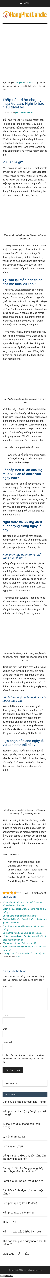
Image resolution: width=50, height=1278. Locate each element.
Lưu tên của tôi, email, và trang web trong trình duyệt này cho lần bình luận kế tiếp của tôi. (24, 1058)
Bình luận (8, 986)
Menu (27, 3)
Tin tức (17, 957)
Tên (5, 1016)
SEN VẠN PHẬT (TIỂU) (16, 1253)
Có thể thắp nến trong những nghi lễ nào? (22, 933)
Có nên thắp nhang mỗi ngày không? (20, 916)
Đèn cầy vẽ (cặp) (13, 1146)
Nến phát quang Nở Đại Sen (19, 1212)
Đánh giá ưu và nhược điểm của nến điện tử (24, 953)
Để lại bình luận (28, 113)
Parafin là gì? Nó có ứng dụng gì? (23, 1180)
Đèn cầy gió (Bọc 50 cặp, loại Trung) (24, 1101)
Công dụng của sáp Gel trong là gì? (19, 943)
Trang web (8, 1042)
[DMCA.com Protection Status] (6, 1276)
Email (6, 1029)
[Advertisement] (25, 49)
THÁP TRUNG (11, 1222)
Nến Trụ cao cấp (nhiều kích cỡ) (22, 1231)
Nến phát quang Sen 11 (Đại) (20, 1203)
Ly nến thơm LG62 (14, 1136)
